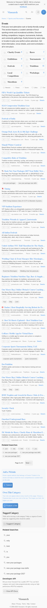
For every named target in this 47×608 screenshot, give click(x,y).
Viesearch (12, 12)
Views (17, 87)
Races (32, 52)
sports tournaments (31, 359)
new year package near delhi (28, 183)
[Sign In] (37, 12)
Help (28, 604)
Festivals (11, 65)
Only (10, 302)
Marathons (12, 81)
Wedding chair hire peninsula (29, 271)
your (6, 449)
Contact (32, 604)
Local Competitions (13, 74)
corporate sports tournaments (12, 359)
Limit (16, 302)
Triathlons (34, 65)
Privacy (18, 604)
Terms (24, 604)
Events (27, 100)
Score (27, 87)
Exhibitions (12, 58)
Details (42, 100)
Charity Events (14, 52)
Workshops (34, 72)
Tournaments (35, 58)
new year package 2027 (12, 456)
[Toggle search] (26, 12)
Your (4, 302)
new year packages (9, 183)
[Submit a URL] (43, 12)
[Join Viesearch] (32, 12)
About (13, 604)
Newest (7, 87)
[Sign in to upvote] (4, 100)
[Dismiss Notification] (44, 4)
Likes (35, 87)
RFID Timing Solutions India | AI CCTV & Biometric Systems (22, 201)
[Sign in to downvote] (8, 100)
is (28, 449)
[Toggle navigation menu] (3, 12)
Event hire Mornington (10, 271)
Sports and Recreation (16, 18)
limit (22, 449)
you (36, 449)
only (14, 449)
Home (4, 18)
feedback (23, 7)
